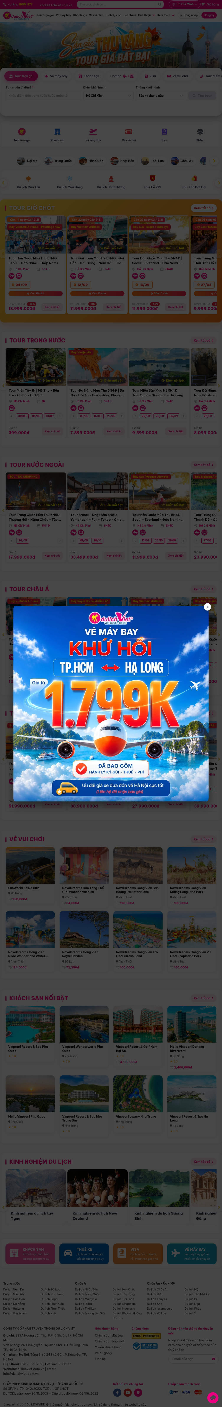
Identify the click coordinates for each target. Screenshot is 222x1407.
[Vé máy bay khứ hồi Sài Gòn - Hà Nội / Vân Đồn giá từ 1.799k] (111, 703)
